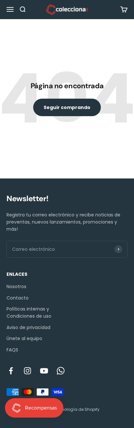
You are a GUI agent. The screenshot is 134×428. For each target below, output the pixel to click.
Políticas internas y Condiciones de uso (29, 312)
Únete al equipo (24, 338)
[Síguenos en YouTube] (44, 370)
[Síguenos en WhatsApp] (60, 370)
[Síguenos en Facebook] (11, 370)
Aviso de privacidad (28, 327)
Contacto (18, 298)
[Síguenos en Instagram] (27, 370)
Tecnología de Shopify (77, 409)
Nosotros (16, 286)
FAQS (12, 350)
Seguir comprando (67, 107)
